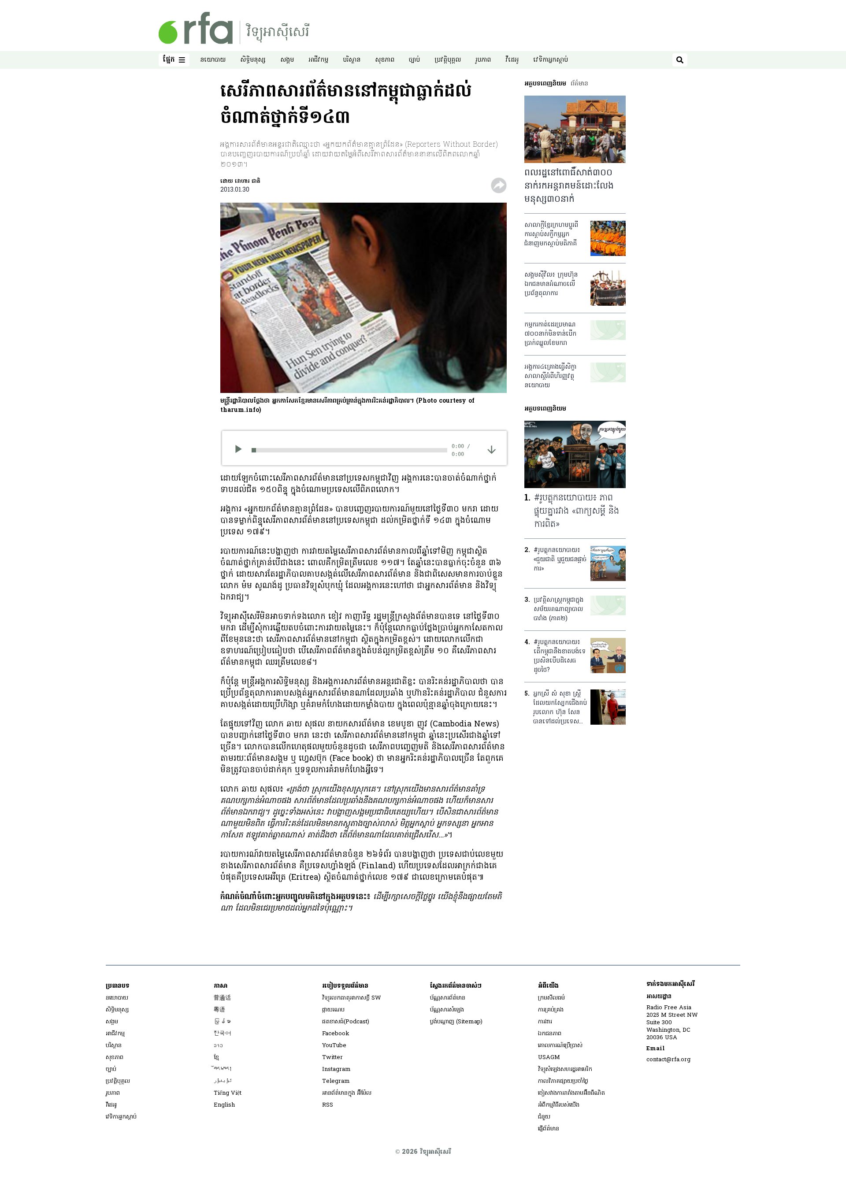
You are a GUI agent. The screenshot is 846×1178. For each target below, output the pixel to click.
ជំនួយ (544, 1117)
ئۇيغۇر (223, 1081)
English (224, 1105)
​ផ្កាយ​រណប (333, 1010)
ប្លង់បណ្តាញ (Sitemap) (456, 1022)
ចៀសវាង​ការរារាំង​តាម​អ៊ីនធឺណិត (571, 1093)
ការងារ (545, 1022)
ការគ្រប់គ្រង (551, 1010)
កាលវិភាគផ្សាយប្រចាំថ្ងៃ (563, 1081)
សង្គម (287, 60)
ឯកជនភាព (549, 1034)
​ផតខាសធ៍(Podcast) (345, 1022)
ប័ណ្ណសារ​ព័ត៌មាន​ (447, 998)
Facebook (335, 1034)
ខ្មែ (216, 1057)
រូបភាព (483, 60)
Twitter (332, 1057)
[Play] (241, 450)
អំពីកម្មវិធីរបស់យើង (558, 1105)
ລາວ (218, 1045)
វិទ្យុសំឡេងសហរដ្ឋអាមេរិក (565, 1069)
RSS (327, 1105)
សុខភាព (384, 60)
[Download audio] (491, 449)
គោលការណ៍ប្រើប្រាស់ (560, 1045)
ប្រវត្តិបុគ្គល (447, 60)
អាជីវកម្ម (318, 60)
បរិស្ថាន (351, 60)
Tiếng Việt (227, 1093)
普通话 (222, 998)
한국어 (222, 1034)
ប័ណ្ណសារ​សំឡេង (447, 1010)
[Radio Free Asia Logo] (234, 28)
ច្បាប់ (414, 60)
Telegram (336, 1081)
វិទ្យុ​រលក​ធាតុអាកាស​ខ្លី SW (351, 998)
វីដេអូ (512, 60)
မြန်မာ (222, 1022)
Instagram (336, 1069)
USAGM (549, 1057)
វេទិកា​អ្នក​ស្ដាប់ (550, 60)
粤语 (219, 1010)
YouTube (334, 1045)
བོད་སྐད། (223, 1069)
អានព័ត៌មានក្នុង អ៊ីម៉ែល (346, 1093)
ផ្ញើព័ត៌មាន (548, 1129)
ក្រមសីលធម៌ (551, 998)
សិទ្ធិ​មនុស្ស (253, 60)
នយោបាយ (213, 60)
